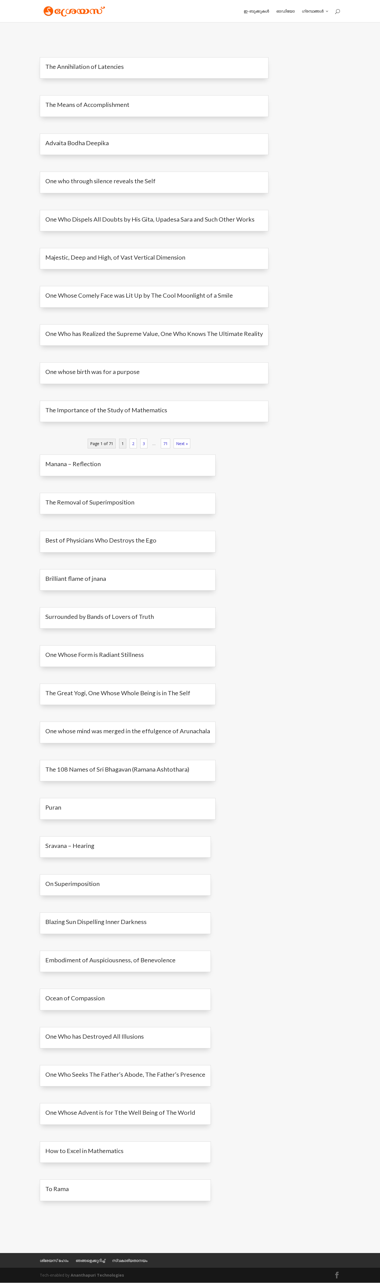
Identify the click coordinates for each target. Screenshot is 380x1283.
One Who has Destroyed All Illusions (94, 1036)
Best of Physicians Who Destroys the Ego (100, 540)
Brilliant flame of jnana (75, 578)
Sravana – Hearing (69, 845)
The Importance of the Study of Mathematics (106, 410)
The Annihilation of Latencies (84, 66)
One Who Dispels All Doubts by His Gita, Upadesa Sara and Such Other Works (150, 219)
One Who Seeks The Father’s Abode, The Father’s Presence (125, 1074)
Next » (182, 443)
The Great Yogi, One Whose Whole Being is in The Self (117, 693)
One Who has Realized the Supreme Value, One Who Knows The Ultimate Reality (154, 333)
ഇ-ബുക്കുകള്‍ (256, 11)
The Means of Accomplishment (87, 104)
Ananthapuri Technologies (97, 1275)
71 (165, 443)
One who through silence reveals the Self (100, 181)
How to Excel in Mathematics (84, 1150)
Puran (53, 807)
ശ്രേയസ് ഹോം (54, 1260)
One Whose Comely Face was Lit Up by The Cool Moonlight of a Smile (139, 295)
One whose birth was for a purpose (92, 371)
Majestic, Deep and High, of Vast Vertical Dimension (115, 257)
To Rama (57, 1188)
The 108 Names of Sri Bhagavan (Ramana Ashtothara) (117, 769)
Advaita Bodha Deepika (77, 143)
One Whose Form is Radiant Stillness (94, 654)
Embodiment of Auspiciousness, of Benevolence (110, 960)
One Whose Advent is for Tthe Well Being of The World (120, 1112)
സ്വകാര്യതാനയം (129, 1260)
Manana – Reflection (73, 464)
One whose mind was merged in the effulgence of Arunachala (127, 731)
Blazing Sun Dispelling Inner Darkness (96, 921)
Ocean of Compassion (75, 998)
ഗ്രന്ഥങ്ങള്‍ (313, 11)
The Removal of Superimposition (89, 502)
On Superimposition (72, 883)
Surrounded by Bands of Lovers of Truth (99, 616)
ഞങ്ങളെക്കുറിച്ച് (90, 1260)
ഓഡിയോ (285, 11)
